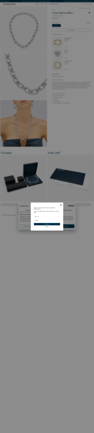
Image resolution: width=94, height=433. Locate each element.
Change (47, 224)
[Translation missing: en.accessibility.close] (61, 205)
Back (47, 226)
